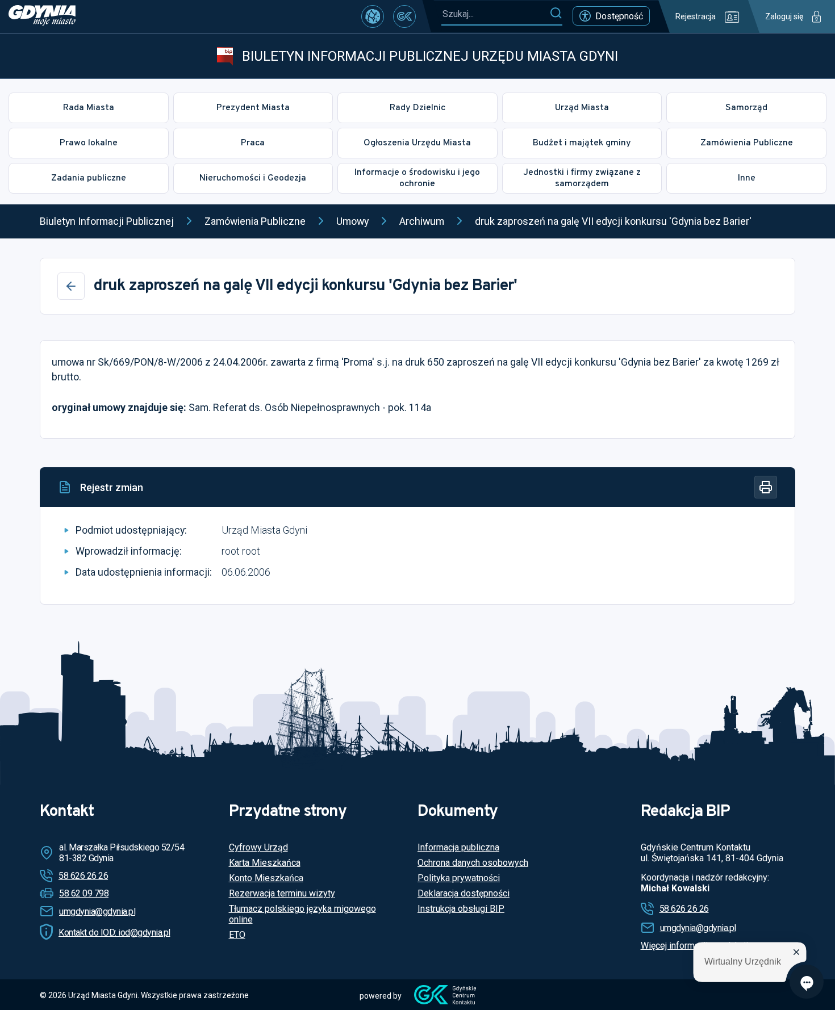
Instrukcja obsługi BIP (461, 908)
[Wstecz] (71, 286)
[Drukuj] (765, 487)
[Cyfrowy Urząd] (372, 16)
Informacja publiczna (458, 847)
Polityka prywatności (459, 878)
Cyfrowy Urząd (258, 847)
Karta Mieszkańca (264, 862)
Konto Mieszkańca (266, 878)
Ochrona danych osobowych (473, 862)
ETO (237, 934)
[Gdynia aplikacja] (404, 16)
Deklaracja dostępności (464, 893)
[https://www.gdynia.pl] (42, 16)
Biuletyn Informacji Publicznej (107, 221)
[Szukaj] (555, 13)
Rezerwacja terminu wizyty (282, 893)
